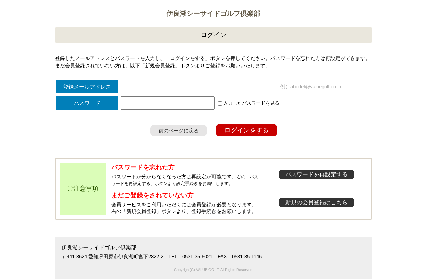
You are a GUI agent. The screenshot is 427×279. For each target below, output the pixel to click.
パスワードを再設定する (316, 174)
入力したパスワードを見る (250, 103)
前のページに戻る (179, 130)
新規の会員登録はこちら (316, 202)
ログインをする (246, 130)
